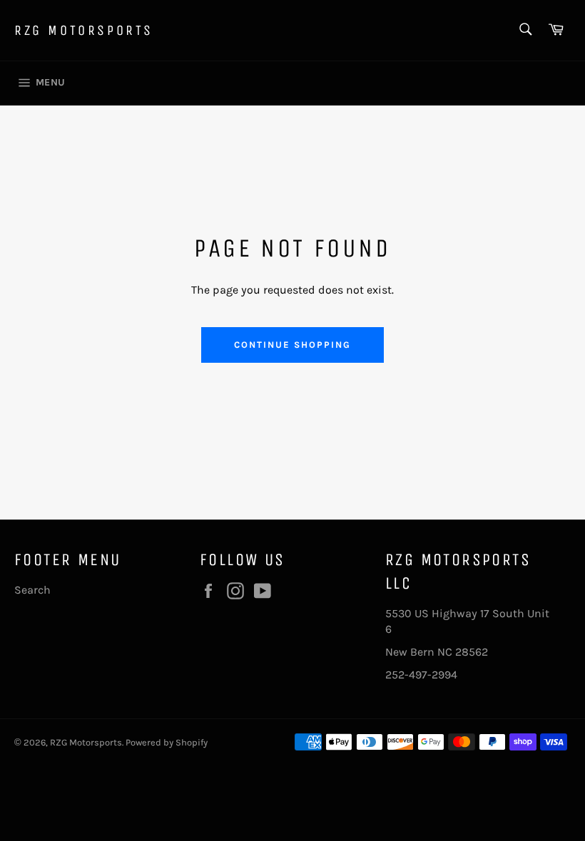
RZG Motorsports (83, 30)
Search (32, 590)
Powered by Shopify (167, 742)
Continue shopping (292, 344)
